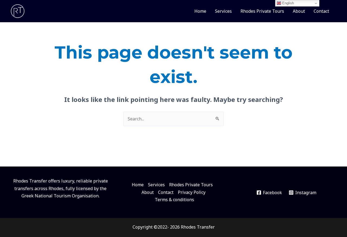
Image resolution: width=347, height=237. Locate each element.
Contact (321, 11)
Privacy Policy (191, 192)
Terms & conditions (174, 200)
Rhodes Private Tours (262, 11)
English (287, 3)
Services (223, 11)
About (299, 11)
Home (200, 11)
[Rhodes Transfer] (17, 11)
